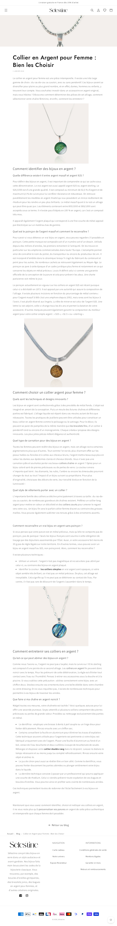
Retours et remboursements (93, 869)
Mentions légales (93, 856)
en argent (79, 668)
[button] (6, 10)
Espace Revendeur (58, 863)
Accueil (10, 833)
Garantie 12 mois (93, 863)
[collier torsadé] (58, 616)
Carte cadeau (58, 850)
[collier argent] (58, 133)
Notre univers (59, 856)
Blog (18, 833)
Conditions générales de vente (93, 850)
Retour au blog (60, 825)
